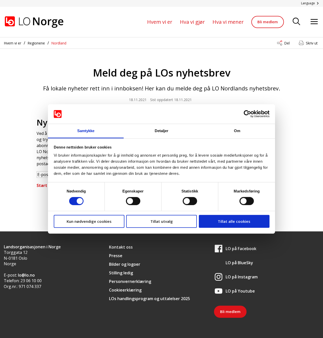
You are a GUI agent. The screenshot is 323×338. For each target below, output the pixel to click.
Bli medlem (267, 21)
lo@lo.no (26, 275)
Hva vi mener (228, 21)
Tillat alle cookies (234, 221)
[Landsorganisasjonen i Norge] (34, 22)
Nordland (58, 43)
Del (287, 43)
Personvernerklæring (130, 281)
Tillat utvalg (161, 221)
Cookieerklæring (125, 290)
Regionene (36, 43)
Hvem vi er (159, 21)
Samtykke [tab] (86, 131)
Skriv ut (312, 43)
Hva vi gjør (192, 21)
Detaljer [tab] (162, 131)
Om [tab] (237, 131)
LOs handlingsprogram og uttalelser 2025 (149, 298)
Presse (115, 255)
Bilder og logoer (124, 264)
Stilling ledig (121, 273)
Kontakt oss (121, 247)
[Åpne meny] (314, 22)
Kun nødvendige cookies (89, 221)
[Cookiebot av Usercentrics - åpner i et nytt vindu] (247, 114)
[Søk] (296, 22)
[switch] (133, 201)
